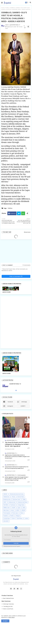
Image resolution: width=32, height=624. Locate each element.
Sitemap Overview (8, 604)
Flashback (13, 505)
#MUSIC (5, 494)
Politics (7, 8)
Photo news (15, 513)
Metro (24, 507)
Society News (6, 518)
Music (12, 510)
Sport (13, 518)
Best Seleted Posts (8, 598)
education (6, 521)
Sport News (19, 518)
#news (13, 496)
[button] (30, 2)
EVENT (4, 502)
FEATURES (5, 505)
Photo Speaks (6, 513)
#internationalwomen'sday (17, 494)
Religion (18, 515)
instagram (10, 406)
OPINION (23, 510)
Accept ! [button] (5, 621)
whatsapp (24, 401)
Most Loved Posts (8, 609)
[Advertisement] (13, 251)
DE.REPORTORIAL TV (15, 384)
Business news (16, 499)
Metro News (6, 510)
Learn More (11, 617)
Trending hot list (8, 606)
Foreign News (21, 505)
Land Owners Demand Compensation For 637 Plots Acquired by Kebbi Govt (16, 467)
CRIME (24, 499)
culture (26, 518)
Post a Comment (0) (16, 276)
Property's (5, 515)
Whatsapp (23, 213)
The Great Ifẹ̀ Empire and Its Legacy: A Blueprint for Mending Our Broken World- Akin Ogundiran (17, 444)
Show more (27, 232)
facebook (10, 401)
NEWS (17, 510)
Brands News (20, 496)
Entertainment (11, 502)
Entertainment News (22, 502)
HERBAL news (6, 507)
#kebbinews (6, 496)
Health (13, 507)
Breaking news (7, 499)
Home (3, 8)
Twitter (19, 213)
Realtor (12, 515)
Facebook (13, 213)
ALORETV (23, 406)
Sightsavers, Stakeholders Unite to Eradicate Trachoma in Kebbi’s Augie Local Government (17, 456)
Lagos (19, 507)
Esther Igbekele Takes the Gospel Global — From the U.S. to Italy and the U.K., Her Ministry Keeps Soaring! (17, 478)
